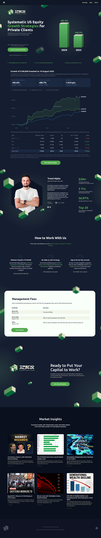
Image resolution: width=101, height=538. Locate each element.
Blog (91, 2)
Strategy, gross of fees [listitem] (37, 90)
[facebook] (97, 528)
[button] (18, 50)
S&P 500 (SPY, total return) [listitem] (53, 90)
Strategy (84, 2)
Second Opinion (24, 55)
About (96, 2)
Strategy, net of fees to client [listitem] (20, 90)
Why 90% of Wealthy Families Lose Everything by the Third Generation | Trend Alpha (80, 497)
